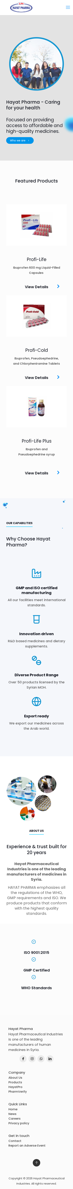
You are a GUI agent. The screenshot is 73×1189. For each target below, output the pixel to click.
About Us (15, 1078)
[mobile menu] (68, 7)
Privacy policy (18, 1123)
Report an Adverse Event (26, 1145)
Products (15, 1082)
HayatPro (15, 1087)
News (12, 1114)
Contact (14, 1141)
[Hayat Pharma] (36, 7)
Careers (14, 1118)
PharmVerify (17, 1091)
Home (12, 1109)
